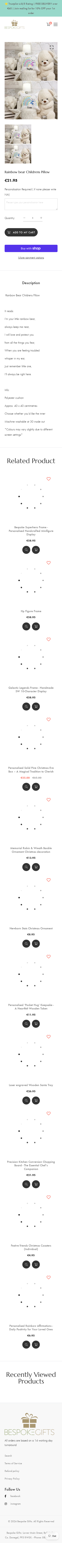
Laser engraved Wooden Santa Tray (31, 1085)
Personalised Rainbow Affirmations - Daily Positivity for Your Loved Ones (31, 1327)
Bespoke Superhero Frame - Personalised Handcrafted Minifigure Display (31, 530)
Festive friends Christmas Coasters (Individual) (31, 1247)
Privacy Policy (12, 1478)
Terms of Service (13, 1463)
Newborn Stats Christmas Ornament (31, 928)
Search (8, 1455)
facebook (15, 1496)
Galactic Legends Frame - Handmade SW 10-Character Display (31, 689)
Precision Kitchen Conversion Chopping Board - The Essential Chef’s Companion (31, 1165)
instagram (15, 1503)
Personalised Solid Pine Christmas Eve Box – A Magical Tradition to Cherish (31, 769)
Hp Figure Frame (31, 611)
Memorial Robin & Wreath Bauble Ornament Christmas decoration (31, 849)
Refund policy (12, 1471)
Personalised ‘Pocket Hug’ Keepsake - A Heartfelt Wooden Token (31, 1006)
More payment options (31, 257)
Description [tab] (31, 282)
